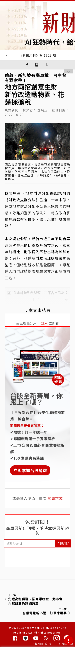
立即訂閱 (63, 543)
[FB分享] (27, 64)
